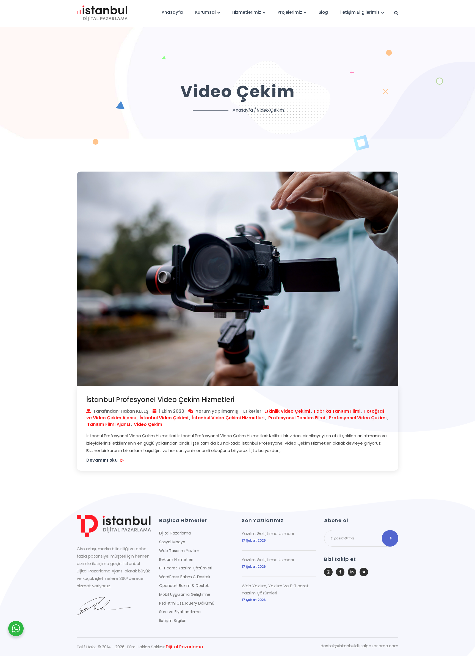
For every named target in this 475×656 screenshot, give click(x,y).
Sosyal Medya (172, 542)
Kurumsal (205, 12)
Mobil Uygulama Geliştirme (184, 594)
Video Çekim (148, 424)
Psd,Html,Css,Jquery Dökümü (186, 603)
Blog (323, 12)
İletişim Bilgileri (172, 620)
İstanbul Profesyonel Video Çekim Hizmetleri (160, 400)
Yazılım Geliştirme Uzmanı (268, 533)
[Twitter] (364, 572)
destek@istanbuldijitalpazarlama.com (359, 646)
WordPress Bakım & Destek (184, 577)
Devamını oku (102, 460)
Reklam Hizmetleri (176, 559)
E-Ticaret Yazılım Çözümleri (185, 568)
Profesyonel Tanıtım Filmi (296, 418)
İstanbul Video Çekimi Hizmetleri (228, 418)
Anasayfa (172, 12)
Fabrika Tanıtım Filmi (337, 411)
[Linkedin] (352, 572)
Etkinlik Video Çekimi (287, 411)
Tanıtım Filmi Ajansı (108, 424)
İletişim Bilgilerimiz (360, 12)
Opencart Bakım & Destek (184, 585)
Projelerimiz (290, 12)
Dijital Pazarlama (175, 533)
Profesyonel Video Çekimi (357, 418)
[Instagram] (328, 572)
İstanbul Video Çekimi (164, 418)
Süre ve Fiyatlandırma (180, 611)
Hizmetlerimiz (246, 12)
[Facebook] (340, 572)
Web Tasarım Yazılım (179, 550)
